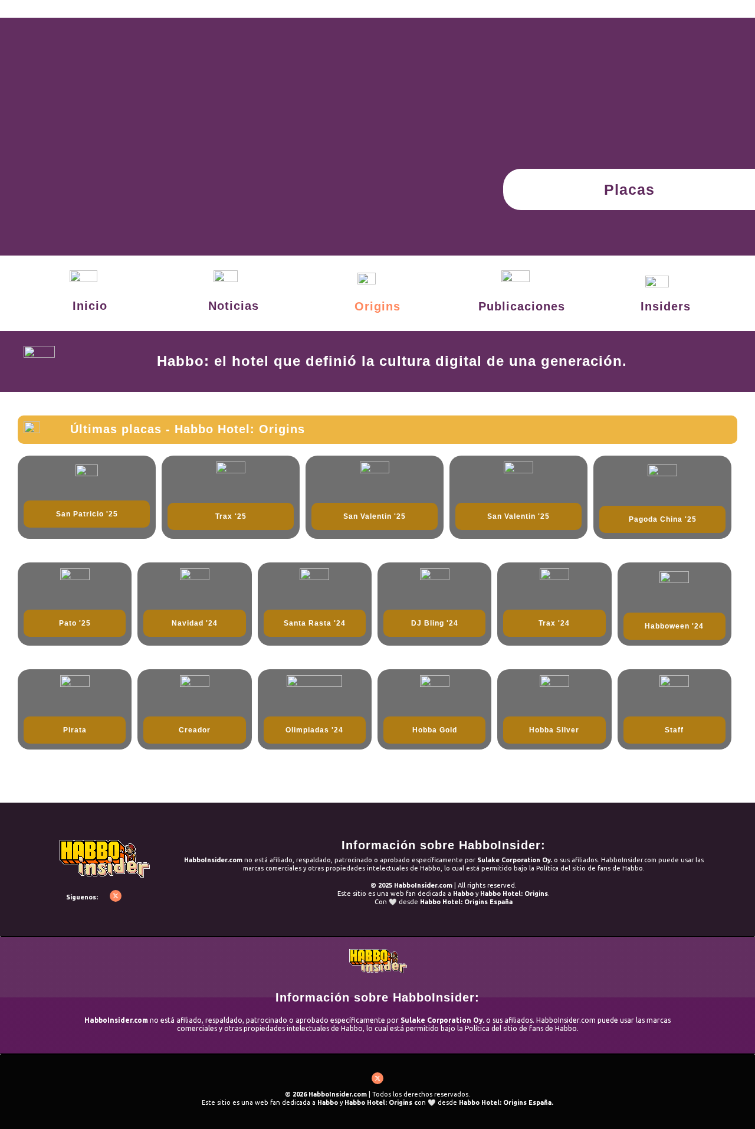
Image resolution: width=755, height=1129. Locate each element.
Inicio (90, 305)
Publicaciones (521, 306)
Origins (377, 306)
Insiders (666, 306)
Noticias (233, 305)
